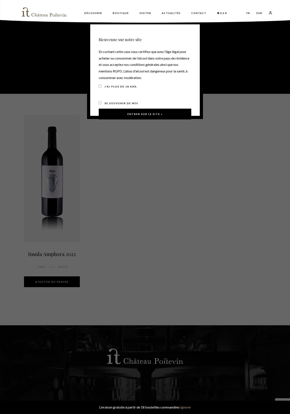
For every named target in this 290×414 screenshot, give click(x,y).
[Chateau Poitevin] (44, 12)
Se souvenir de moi (121, 103)
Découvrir (93, 13)
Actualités (171, 13)
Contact (198, 13)
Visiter (145, 13)
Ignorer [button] (185, 407)
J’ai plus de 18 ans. (121, 86)
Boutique (121, 13)
